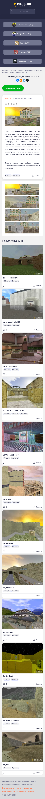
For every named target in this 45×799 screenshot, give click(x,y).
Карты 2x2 (15, 414)
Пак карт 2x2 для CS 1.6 (13, 411)
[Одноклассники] (21, 80)
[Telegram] (24, 80)
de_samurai (8, 632)
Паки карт (7, 414)
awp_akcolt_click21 (11, 322)
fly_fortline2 (8, 676)
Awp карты (7, 325)
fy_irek (6, 765)
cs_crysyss (8, 543)
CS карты (7, 546)
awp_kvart (7, 499)
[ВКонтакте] (17, 80)
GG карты (7, 281)
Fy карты (8, 175)
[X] (27, 80)
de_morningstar (10, 366)
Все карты (16, 175)
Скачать (37, 175)
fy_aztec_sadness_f (12, 720)
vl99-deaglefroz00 (11, 455)
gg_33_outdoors (10, 278)
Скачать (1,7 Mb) (13, 88)
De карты (15, 369)
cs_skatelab (8, 588)
